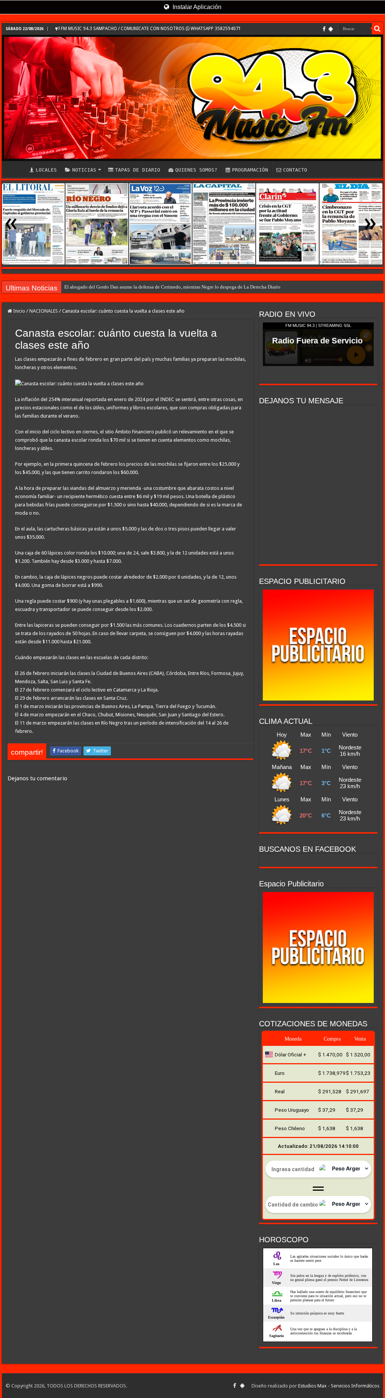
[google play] (330, 28)
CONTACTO (295, 170)
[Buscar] (377, 28)
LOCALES (46, 170)
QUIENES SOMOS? (196, 170)
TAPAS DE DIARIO (137, 170)
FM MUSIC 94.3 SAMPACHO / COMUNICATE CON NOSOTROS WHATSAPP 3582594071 (150, 28)
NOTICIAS (84, 170)
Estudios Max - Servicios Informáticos (338, 1386)
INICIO (15, 169)
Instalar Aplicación (196, 7)
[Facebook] (324, 28)
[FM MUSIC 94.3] (192, 98)
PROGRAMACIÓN (250, 170)
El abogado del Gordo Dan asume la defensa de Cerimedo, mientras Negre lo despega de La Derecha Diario (172, 287)
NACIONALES (43, 311)
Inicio (18, 311)
